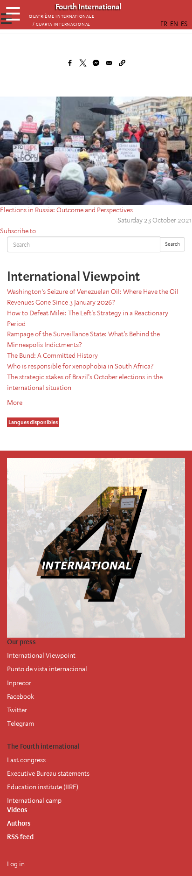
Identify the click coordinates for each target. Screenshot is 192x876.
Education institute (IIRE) (42, 787)
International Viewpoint (41, 655)
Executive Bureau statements (48, 773)
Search (172, 244)
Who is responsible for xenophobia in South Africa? (80, 366)
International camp (34, 800)
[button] (122, 63)
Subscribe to (18, 231)
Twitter (17, 710)
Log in (16, 864)
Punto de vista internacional (47, 669)
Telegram (20, 723)
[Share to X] (83, 63)
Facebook (20, 696)
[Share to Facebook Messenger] (96, 63)
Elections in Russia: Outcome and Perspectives (66, 210)
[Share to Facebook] (70, 63)
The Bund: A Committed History (52, 355)
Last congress (26, 760)
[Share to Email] (109, 63)
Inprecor (19, 683)
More (14, 402)
